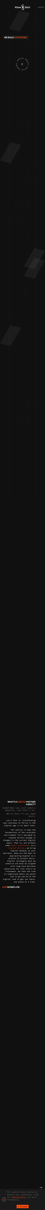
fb (42, 1187)
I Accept (22, 1206)
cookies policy (18, 1197)
